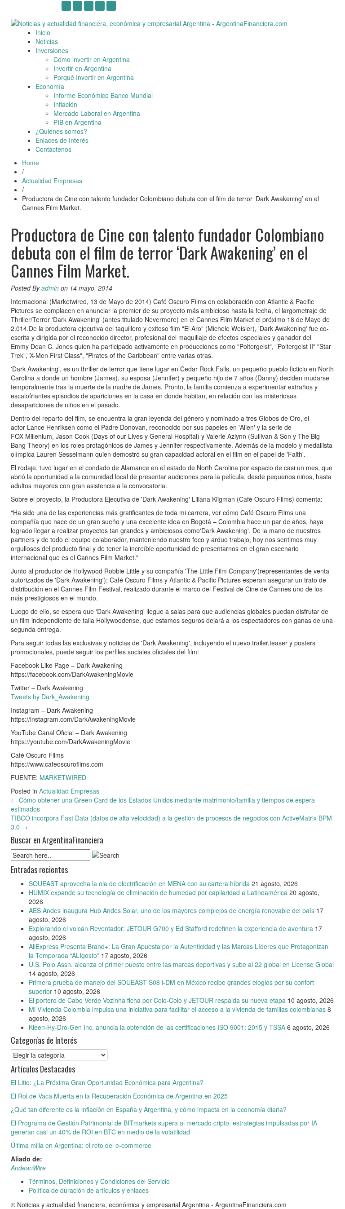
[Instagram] (66, 6)
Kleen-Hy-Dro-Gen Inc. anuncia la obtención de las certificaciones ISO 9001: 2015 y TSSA (157, 1027)
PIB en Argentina (77, 122)
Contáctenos (53, 149)
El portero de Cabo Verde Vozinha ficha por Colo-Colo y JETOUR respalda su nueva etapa (157, 1000)
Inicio (42, 32)
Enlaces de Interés (61, 140)
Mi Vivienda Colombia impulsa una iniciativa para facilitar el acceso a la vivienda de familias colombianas (177, 1009)
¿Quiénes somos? (61, 131)
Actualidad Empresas (52, 180)
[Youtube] (77, 6)
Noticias (46, 41)
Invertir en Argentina (82, 68)
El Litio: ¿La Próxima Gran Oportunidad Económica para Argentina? (107, 1082)
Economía (49, 86)
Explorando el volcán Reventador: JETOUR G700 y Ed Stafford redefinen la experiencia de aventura (171, 928)
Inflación (65, 104)
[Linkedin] (88, 6)
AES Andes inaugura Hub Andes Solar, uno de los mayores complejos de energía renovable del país (171, 910)
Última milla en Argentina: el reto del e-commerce (81, 1145)
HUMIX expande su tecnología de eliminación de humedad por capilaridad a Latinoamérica (158, 892)
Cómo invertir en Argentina (91, 59)
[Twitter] (100, 6)
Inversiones (51, 50)
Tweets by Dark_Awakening (50, 696)
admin (50, 287)
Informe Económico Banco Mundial (103, 95)
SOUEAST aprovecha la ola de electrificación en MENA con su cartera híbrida (139, 883)
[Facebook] (111, 6)
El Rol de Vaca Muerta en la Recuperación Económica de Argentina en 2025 (119, 1095)
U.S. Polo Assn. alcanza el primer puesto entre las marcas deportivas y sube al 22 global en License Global (181, 964)
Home (30, 162)
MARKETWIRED (63, 777)
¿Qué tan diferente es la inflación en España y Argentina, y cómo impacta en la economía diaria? (149, 1109)
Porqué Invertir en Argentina (93, 77)
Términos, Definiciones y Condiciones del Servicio (99, 1181)
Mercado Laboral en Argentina (96, 113)
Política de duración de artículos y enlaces (89, 1190)
